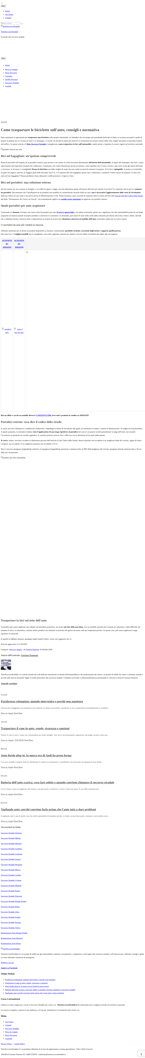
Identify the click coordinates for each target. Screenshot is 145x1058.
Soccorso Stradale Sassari (11, 859)
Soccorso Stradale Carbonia (11, 854)
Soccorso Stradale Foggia (10, 917)
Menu (3, 6)
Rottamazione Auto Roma (11, 943)
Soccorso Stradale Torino (10, 928)
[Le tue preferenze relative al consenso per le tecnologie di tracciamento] (141, 1054)
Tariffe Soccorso (11, 79)
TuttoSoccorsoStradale (9, 32)
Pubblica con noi (7, 963)
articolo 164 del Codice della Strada (129, 196)
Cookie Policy (19, 1044)
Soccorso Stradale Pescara (11, 922)
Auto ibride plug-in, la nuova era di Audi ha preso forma (36, 755)
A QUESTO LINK (43, 415)
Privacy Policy (6, 1044)
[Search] (22, 23)
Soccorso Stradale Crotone (11, 880)
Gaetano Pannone (32, 649)
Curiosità (8, 76)
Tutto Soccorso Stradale (36, 144)
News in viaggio (11, 69)
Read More (18, 713)
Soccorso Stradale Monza (10, 870)
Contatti (8, 18)
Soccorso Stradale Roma (10, 907)
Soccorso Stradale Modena (11, 886)
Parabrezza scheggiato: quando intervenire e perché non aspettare (42, 701)
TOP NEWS (19, 740)
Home (7, 11)
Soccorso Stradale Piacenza (11, 896)
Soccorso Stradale (12, 1028)
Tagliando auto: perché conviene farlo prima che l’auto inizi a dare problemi (48, 809)
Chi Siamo (9, 14)
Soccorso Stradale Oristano (11, 833)
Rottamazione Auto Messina (12, 938)
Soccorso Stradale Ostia (10, 912)
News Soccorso (11, 73)
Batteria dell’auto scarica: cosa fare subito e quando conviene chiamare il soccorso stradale (57, 782)
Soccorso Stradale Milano (11, 838)
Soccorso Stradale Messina (11, 843)
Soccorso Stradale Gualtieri (11, 849)
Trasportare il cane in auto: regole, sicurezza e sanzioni (35, 728)
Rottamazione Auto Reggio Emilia (14, 933)
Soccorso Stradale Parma (10, 891)
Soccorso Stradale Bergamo (11, 865)
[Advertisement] (39, 50)
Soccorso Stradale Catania (11, 875)
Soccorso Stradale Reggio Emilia (13, 901)
